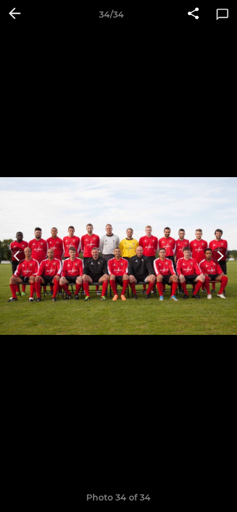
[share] (193, 14)
